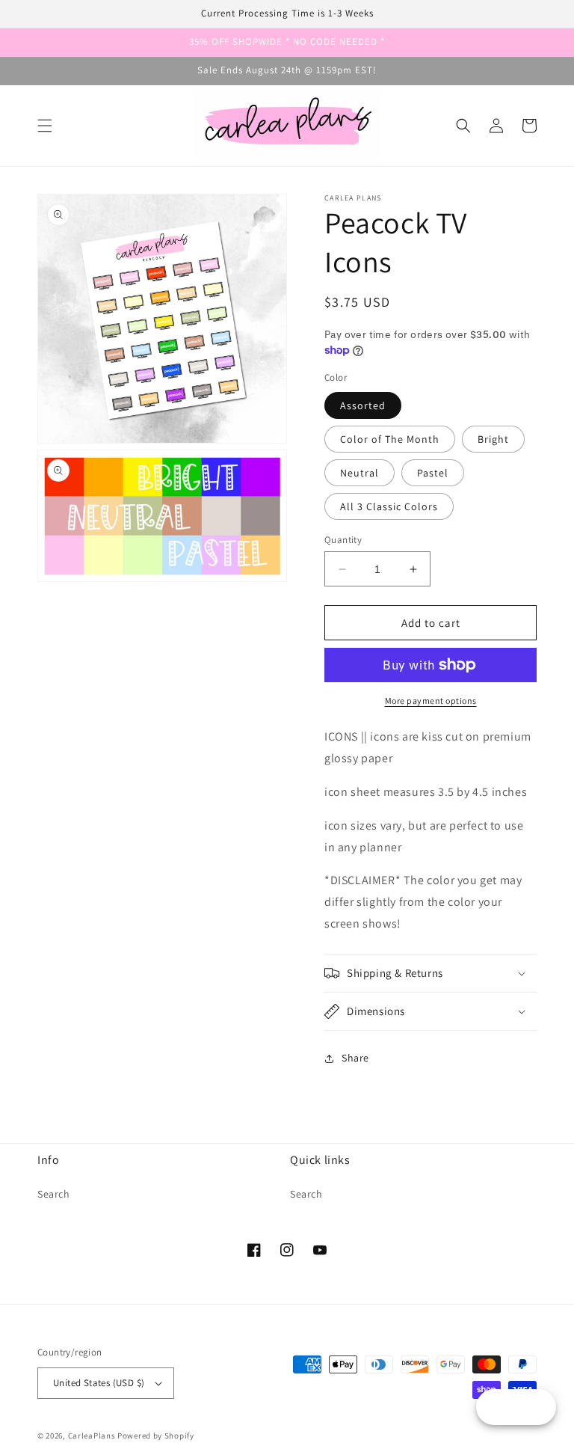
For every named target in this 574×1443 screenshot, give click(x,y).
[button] (44, 125)
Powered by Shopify (155, 1435)
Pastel (432, 473)
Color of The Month (389, 439)
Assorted (363, 405)
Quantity (343, 539)
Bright (493, 439)
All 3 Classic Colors (389, 506)
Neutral (359, 473)
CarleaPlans (92, 1435)
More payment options (431, 700)
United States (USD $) (98, 1382)
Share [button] (355, 1057)
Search (53, 1194)
